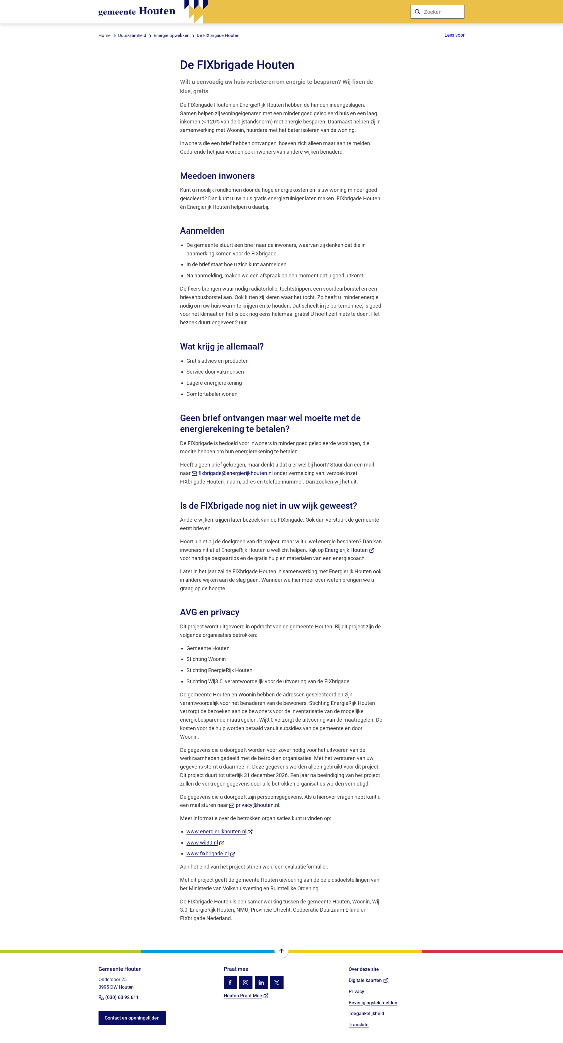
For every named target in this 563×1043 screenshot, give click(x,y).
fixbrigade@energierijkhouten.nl (236, 473)
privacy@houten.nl (257, 805)
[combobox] (437, 12)
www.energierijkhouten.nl (219, 831)
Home (105, 35)
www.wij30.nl (205, 843)
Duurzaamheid (132, 35)
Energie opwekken (171, 35)
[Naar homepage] (153, 11)
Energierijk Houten (349, 550)
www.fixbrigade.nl (210, 853)
